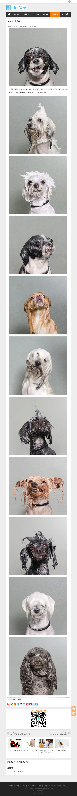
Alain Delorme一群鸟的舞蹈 (58, 734)
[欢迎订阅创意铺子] (69, 1)
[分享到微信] (12, 704)
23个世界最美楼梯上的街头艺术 (20, 734)
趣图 (19, 699)
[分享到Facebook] (30, 704)
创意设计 (26, 14)
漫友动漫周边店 (62, 786)
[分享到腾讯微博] (18, 704)
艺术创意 (55, 14)
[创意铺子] (16, 6)
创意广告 (65, 14)
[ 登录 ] (13, 771)
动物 (13, 699)
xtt (10, 26)
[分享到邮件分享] (24, 704)
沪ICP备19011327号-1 (38, 791)
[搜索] (68, 14)
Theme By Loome (38, 793)
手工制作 (36, 14)
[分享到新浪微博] (8, 704)
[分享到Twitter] (33, 704)
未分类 (53, 786)
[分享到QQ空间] (15, 704)
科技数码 (45, 14)
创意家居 (16, 14)
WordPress (51, 788)
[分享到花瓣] (27, 704)
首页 (9, 14)
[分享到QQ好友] (21, 704)
